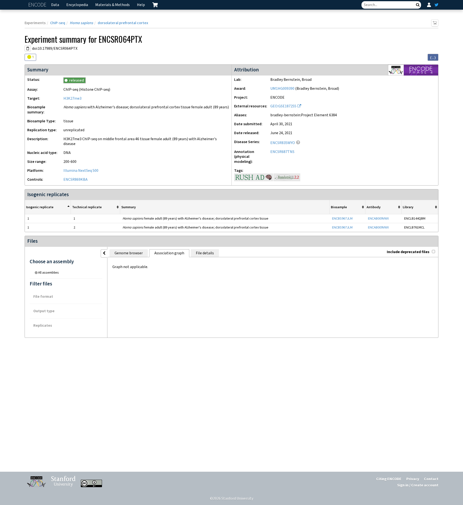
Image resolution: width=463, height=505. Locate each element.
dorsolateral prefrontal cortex (123, 23)
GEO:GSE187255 (283, 106)
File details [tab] (205, 253)
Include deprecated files (408, 252)
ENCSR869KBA (75, 179)
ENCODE (38, 4)
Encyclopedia (77, 4)
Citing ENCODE (389, 479)
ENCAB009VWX (378, 218)
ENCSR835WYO (282, 142)
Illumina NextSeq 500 (80, 170)
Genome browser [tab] (129, 253)
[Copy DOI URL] (28, 48)
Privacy (412, 479)
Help (141, 4)
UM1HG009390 (282, 88)
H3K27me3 (72, 98)
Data (55, 4)
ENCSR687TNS (282, 151)
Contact (431, 479)
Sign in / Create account (417, 485)
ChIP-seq (57, 23)
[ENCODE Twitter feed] (436, 5)
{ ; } (433, 57)
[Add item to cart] (434, 23)
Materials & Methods (112, 4)
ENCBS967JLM (342, 218)
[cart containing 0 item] (155, 5)
